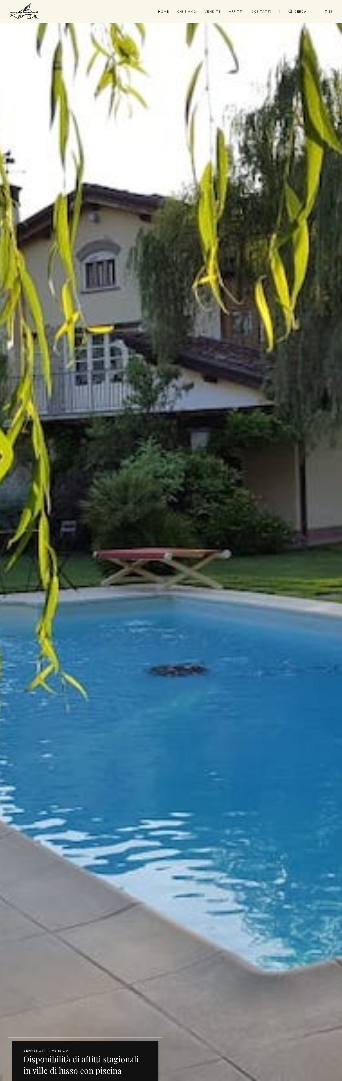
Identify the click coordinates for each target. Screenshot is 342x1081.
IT (326, 11)
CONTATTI (261, 11)
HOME (163, 11)
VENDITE (213, 11)
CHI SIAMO (187, 11)
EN (331, 11)
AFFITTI (236, 11)
